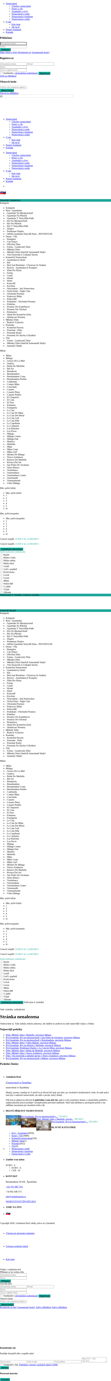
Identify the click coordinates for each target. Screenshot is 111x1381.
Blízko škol (8, 563)
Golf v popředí (10, 569)
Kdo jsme (16, 24)
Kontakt (9, 32)
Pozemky (16, 1143)
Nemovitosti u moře (21, 14)
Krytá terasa (8, 572)
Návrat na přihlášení (9, 93)
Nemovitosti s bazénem (22, 16)
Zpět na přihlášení (8, 76)
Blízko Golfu (9, 557)
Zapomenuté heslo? (41, 52)
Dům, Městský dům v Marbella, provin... (54, 1119)
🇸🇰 (3, 192)
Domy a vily (17, 9)
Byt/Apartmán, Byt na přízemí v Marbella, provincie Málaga (33, 1045)
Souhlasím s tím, (30, 1365)
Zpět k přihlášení (43, 1307)
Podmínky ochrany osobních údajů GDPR (38, 1365)
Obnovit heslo (7, 90)
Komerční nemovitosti (22, 1138)
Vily (13, 1146)
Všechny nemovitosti (21, 6)
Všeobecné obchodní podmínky (20, 1233)
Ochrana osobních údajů (17, 1246)
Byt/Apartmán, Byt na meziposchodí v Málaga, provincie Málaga (35, 1058)
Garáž (6, 566)
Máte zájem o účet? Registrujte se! (15, 52)
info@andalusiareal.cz (16, 1196)
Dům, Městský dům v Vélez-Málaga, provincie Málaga (31, 1042)
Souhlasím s (20, 73)
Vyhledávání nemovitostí (11, 1002)
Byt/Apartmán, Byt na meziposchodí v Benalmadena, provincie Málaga (38, 1040)
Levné (6, 575)
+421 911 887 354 (14, 1187)
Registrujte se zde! (8, 1307)
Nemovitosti (11, 3)
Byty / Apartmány (20, 1133)
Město (6, 581)
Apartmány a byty (20, 11)
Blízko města (9, 560)
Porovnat (5, 1379)
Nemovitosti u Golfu (21, 1154)
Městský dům (18, 1141)
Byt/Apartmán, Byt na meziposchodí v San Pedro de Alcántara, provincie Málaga (43, 1037)
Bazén (6, 554)
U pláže (7, 586)
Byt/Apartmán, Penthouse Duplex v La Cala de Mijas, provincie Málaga (39, 1048)
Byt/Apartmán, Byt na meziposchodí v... (39, 1116)
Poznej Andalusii (13, 29)
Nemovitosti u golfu (21, 19)
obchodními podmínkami (26, 73)
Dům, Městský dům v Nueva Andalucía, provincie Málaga (32, 1053)
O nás (8, 22)
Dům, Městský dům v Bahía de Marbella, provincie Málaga (33, 1050)
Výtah (6, 589)
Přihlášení (5, 50)
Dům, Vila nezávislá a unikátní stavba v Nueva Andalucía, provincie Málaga (40, 1056)
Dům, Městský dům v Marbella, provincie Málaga (28, 1035)
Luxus (6, 578)
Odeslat (4, 1368)
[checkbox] (1, 1365)
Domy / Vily (17, 1135)
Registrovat (44, 73)
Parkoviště (8, 583)
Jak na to (16, 27)
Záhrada (7, 592)
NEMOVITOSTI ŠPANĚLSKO (21, 1201)
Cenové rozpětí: (7, 539)
